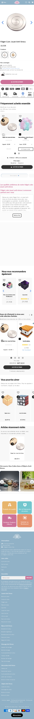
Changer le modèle (26, 149)
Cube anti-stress (5, 599)
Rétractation (17, 715)
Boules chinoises (5, 692)
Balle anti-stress (5, 596)
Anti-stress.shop (13, 706)
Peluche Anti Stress (6, 621)
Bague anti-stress (5, 640)
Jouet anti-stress (5, 610)
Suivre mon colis (5, 561)
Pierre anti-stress (5, 637)
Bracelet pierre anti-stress (7, 634)
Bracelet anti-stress (6, 628)
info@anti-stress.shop (8, 547)
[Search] (29, 2)
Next (31, 22)
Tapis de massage (5, 661)
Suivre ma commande (8, 543)
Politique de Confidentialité (18, 700)
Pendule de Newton (6, 671)
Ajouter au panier (18, 167)
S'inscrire (29, 577)
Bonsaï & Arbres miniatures (8, 679)
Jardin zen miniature (6, 676)
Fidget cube (4, 602)
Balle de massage (5, 650)
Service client (4, 564)
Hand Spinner (4, 613)
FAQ (2, 569)
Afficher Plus (17, 215)
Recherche (4, 567)
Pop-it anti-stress (5, 619)
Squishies (3, 607)
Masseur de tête (5, 655)
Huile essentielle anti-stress (8, 653)
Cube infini (24, 294)
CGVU (21, 701)
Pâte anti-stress (5, 605)
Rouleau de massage (6, 658)
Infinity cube (4, 616)
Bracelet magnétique (6, 631)
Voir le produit (26, 350)
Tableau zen (4, 668)
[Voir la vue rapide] (4, 284)
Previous (2, 22)
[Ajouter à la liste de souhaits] (4, 280)
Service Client (6, 545)
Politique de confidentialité (25, 584)
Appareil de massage (6, 647)
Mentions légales (6, 700)
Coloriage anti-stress (6, 689)
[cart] (32, 2)
